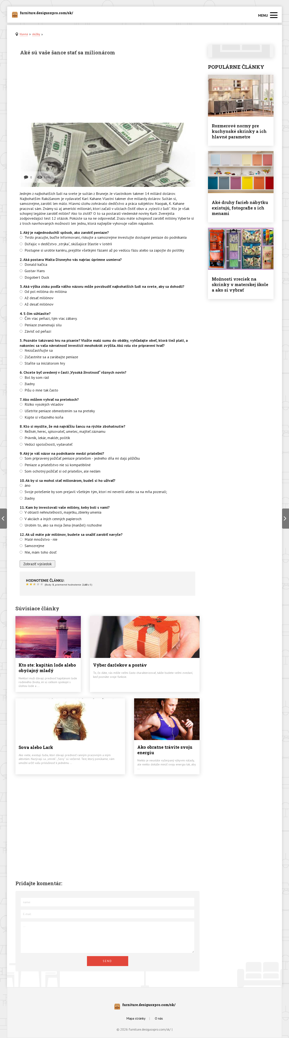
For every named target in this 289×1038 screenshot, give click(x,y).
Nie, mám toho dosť (40, 552)
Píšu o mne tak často (41, 390)
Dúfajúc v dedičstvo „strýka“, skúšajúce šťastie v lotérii (68, 243)
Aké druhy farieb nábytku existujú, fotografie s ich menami (240, 208)
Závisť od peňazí (38, 331)
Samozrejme (34, 545)
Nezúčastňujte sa (39, 350)
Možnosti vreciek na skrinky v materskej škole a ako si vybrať (240, 284)
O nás (159, 1018)
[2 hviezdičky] (31, 584)
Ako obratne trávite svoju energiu (164, 749)
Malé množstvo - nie (41, 539)
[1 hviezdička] (28, 584)
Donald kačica (36, 264)
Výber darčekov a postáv (120, 665)
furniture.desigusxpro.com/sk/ (46, 13)
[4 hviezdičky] (38, 584)
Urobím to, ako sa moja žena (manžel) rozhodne (63, 525)
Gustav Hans (35, 270)
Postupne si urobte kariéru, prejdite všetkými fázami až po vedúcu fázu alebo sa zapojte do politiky (104, 250)
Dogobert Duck (37, 277)
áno (27, 485)
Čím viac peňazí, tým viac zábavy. (51, 318)
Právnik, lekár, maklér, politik (47, 437)
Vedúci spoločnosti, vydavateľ (48, 444)
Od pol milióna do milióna (46, 291)
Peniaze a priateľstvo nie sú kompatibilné (58, 464)
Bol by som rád (37, 377)
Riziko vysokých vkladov (44, 404)
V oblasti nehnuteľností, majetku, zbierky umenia (63, 512)
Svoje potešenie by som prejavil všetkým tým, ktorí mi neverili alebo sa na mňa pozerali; (96, 491)
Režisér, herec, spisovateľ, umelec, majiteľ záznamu (65, 431)
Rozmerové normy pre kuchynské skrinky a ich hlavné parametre (239, 131)
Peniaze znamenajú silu (43, 325)
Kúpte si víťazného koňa (44, 417)
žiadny (30, 383)
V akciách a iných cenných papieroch (53, 518)
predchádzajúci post (3, 519)
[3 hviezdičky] (35, 584)
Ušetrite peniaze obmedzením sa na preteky (60, 410)
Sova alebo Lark (36, 747)
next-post (285, 519)
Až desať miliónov (39, 297)
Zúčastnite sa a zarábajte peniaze (51, 356)
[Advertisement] (107, 89)
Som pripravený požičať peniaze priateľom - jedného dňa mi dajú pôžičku (82, 458)
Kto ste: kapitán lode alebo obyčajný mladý (47, 667)
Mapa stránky (135, 1018)
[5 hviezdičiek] (42, 584)
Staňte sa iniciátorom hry (45, 363)
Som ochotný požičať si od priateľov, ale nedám (62, 471)
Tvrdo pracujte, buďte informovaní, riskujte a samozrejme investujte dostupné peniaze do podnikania (106, 237)
